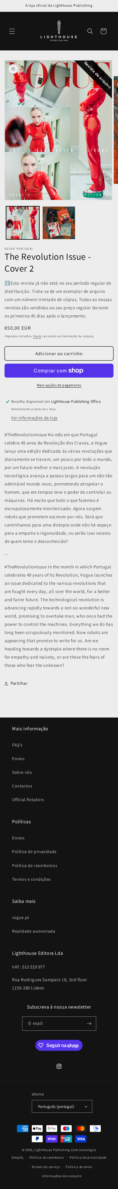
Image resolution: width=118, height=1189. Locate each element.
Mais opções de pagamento (59, 385)
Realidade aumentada (33, 931)
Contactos (22, 786)
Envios (18, 758)
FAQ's (17, 745)
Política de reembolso (46, 1157)
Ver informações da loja (34, 417)
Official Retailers (28, 799)
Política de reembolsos (34, 865)
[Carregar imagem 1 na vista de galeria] (22, 223)
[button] (12, 31)
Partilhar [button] (19, 683)
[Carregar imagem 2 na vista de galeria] (59, 223)
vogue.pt (20, 917)
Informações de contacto (62, 1176)
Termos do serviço (45, 1167)
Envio (37, 336)
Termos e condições (31, 879)
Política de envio (79, 1167)
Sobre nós (22, 772)
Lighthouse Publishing (52, 1150)
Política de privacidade (34, 851)
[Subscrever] (89, 1023)
